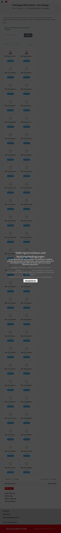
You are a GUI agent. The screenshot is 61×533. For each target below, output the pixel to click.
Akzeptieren (30, 280)
